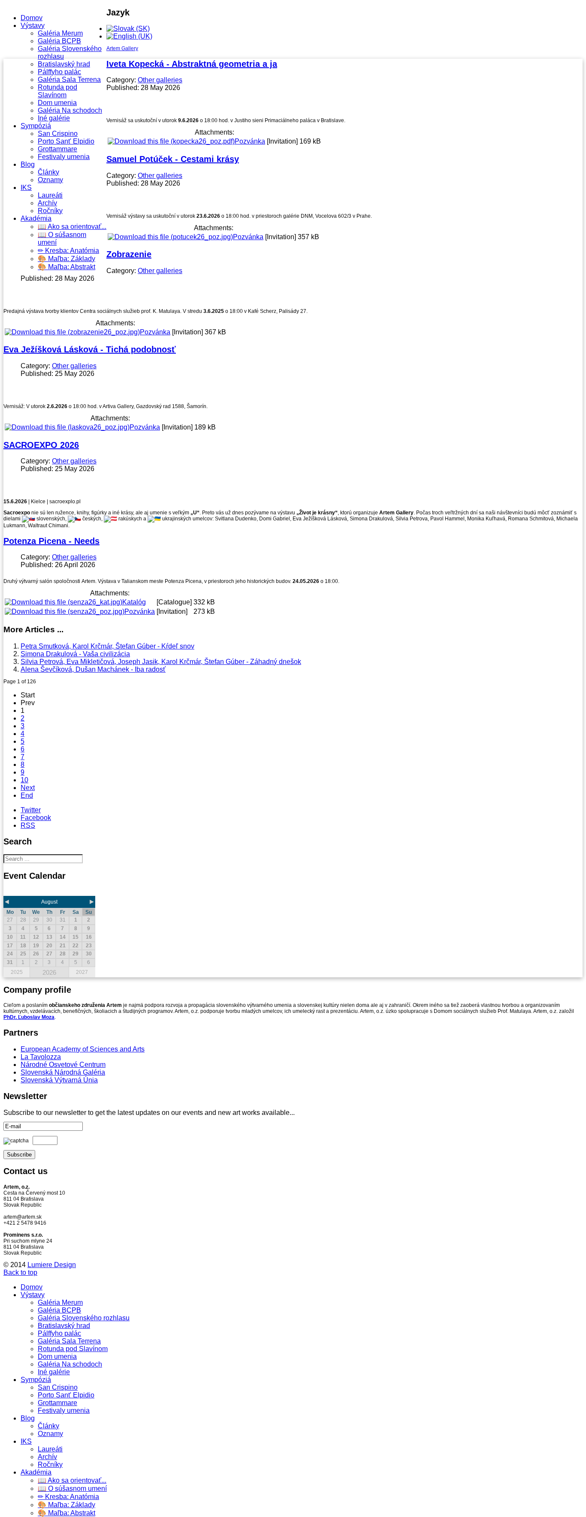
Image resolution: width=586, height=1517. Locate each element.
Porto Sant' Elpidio (66, 141)
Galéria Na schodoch (70, 110)
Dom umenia (57, 102)
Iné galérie (54, 118)
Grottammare (57, 149)
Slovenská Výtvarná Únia (59, 1080)
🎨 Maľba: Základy (66, 258)
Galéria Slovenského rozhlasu (84, 1318)
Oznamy (50, 179)
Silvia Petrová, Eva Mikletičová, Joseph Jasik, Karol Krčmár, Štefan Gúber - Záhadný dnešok (161, 661)
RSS (28, 825)
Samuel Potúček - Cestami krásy (172, 159)
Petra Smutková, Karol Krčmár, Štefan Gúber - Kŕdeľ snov (107, 646)
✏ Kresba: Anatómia (68, 250)
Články (48, 172)
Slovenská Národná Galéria (63, 1072)
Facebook (36, 817)
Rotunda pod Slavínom (57, 91)
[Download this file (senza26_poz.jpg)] (64, 611)
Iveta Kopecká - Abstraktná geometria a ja (191, 64)
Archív (47, 203)
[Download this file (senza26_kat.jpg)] (63, 602)
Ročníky (50, 210)
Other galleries (160, 80)
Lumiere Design (51, 1264)
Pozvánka (250, 141)
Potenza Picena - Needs (51, 541)
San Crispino (58, 133)
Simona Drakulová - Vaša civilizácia (75, 654)
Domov (31, 17)
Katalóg (134, 602)
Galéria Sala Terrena (69, 79)
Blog (28, 164)
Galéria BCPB (59, 41)
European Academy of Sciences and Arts (83, 1049)
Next (28, 787)
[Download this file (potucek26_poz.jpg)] (170, 236)
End (27, 795)
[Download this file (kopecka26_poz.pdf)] (171, 141)
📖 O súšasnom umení (72, 1488)
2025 (17, 972)
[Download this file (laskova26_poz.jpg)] (67, 427)
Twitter (31, 810)
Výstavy (33, 25)
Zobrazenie (128, 254)
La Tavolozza (41, 1056)
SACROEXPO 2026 (41, 445)
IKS (26, 187)
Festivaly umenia (64, 156)
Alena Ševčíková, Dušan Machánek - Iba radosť (93, 669)
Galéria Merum (60, 33)
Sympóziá (36, 125)
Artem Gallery (122, 48)
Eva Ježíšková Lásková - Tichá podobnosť (89, 349)
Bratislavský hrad (64, 64)
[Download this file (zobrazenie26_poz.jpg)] (72, 332)
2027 (82, 972)
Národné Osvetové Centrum (63, 1064)
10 (24, 780)
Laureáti (50, 195)
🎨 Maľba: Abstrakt (66, 266)
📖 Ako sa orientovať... (72, 226)
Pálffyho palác (59, 71)
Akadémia (36, 218)
